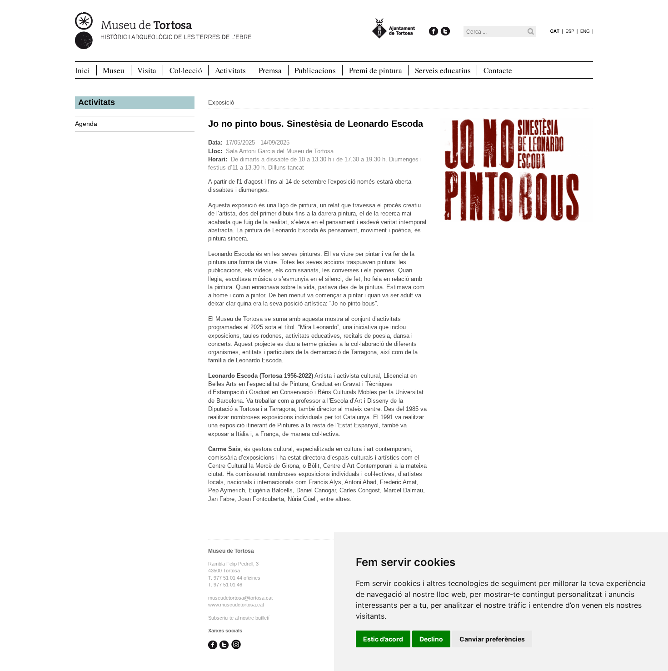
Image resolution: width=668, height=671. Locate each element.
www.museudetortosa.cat (236, 604)
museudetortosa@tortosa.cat (240, 598)
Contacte (498, 70)
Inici (82, 70)
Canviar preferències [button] (492, 639)
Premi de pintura (375, 70)
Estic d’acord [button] (383, 639)
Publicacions (315, 70)
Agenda (86, 123)
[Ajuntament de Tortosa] (393, 34)
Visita (146, 70)
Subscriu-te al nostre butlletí (238, 618)
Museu (114, 70)
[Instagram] (236, 645)
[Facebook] (434, 21)
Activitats (230, 70)
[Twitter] (445, 21)
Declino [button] (431, 639)
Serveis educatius (443, 70)
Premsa (270, 70)
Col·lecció (185, 70)
